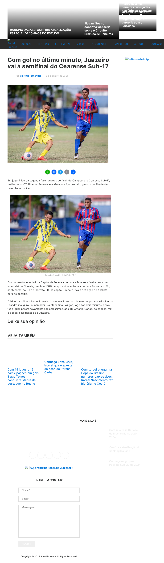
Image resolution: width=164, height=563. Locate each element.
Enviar (26, 544)
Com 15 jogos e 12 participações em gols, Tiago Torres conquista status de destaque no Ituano (23, 376)
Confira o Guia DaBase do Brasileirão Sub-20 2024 (123, 433)
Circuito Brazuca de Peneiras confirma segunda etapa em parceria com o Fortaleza (135, 19)
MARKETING (121, 44)
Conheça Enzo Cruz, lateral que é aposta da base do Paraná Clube (58, 367)
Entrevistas (62, 44)
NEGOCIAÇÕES (100, 44)
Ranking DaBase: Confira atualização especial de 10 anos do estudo (40, 31)
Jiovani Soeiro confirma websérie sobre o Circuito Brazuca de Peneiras (98, 29)
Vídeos (81, 44)
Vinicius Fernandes (30, 75)
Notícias (26, 44)
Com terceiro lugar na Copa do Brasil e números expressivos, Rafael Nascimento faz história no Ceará (97, 376)
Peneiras (43, 44)
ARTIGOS (139, 44)
